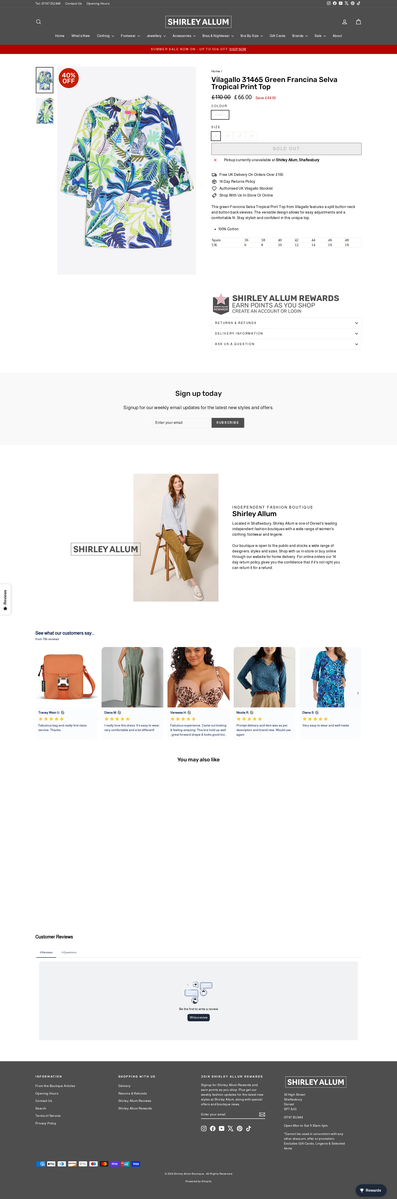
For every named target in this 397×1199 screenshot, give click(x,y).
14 (251, 136)
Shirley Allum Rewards (135, 1108)
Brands (298, 36)
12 (239, 136)
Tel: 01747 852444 (48, 3)
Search (40, 1108)
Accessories (182, 36)
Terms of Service (48, 1115)
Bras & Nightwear (216, 36)
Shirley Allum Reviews (134, 1101)
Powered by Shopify (198, 1181)
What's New (80, 36)
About (337, 36)
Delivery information (239, 333)
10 (227, 136)
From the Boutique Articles (55, 1086)
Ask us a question (235, 344)
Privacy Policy (46, 1123)
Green (220, 115)
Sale (318, 36)
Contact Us (73, 3)
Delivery (124, 1086)
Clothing (104, 36)
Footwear (128, 36)
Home (60, 36)
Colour (219, 106)
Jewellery (154, 36)
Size (216, 127)
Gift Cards (277, 36)
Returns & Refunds (236, 323)
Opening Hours (98, 3)
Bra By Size (250, 36)
